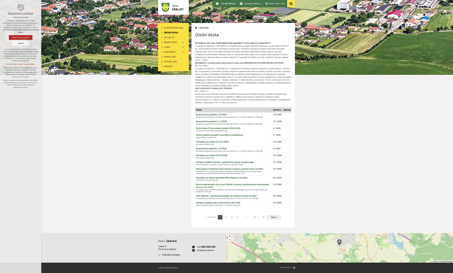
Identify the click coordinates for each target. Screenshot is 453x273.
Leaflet (434, 261)
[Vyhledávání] (291, 3)
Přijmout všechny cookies (20, 37)
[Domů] (196, 27)
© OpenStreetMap (445, 261)
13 (263, 217)
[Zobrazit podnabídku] (182, 42)
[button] (339, 242)
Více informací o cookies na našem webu (20, 64)
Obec (177, 7)
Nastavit (20, 43)
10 (255, 217)
